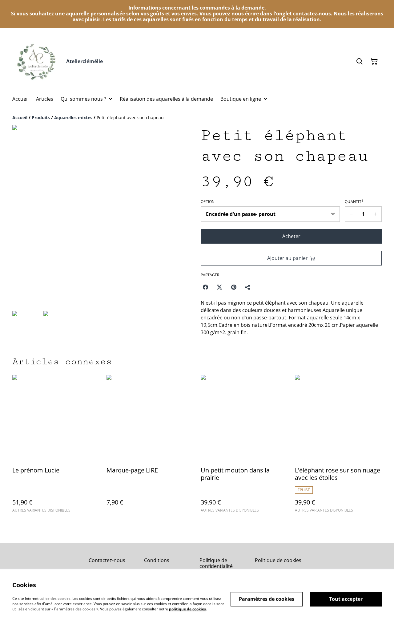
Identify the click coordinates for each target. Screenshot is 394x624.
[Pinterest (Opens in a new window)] (233, 287)
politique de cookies (187, 608)
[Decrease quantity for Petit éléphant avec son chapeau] (351, 214)
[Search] (359, 61)
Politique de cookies (278, 560)
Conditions (156, 560)
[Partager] (247, 287)
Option (208, 202)
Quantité (354, 202)
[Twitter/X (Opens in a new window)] (219, 287)
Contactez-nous (107, 560)
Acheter (291, 236)
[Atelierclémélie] (36, 61)
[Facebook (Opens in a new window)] (205, 287)
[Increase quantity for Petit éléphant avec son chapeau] (375, 214)
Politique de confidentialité (216, 563)
